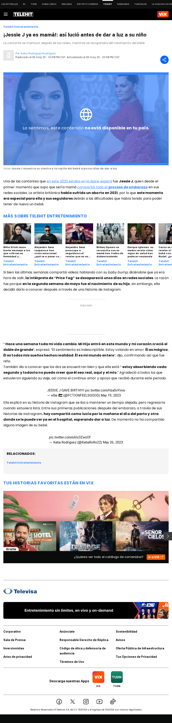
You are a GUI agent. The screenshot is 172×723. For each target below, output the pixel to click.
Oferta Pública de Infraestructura (140, 648)
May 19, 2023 (111, 395)
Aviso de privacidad (17, 656)
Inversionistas (13, 648)
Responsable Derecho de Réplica (84, 640)
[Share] (164, 60)
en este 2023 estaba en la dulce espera (79, 181)
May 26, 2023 (113, 442)
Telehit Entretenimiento (21, 27)
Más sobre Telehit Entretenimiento (45, 216)
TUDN (34, 4)
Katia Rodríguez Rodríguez (38, 53)
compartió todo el (112, 187)
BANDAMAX (123, 4)
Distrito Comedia (87, 4)
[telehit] (23, 14)
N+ (24, 4)
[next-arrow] (168, 536)
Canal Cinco (49, 4)
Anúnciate (67, 631)
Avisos (120, 640)
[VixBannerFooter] (86, 610)
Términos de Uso (72, 661)
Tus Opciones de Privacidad (136, 656)
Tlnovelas (140, 4)
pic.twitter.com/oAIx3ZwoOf (69, 437)
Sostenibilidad (126, 631)
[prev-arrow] (0, 536)
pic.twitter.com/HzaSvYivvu (105, 390)
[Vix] (163, 14)
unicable (66, 4)
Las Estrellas (9, 4)
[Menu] (6, 14)
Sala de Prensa (14, 640)
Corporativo (12, 631)
